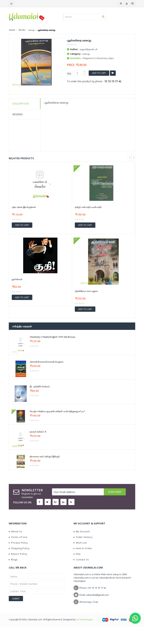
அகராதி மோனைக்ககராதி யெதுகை (47, 361)
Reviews (17, 114)
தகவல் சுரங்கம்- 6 (38, 431)
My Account (83, 531)
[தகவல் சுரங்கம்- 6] (21, 438)
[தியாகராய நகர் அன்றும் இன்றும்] (21, 461)
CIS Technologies (84, 619)
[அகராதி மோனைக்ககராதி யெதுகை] (21, 368)
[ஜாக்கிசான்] (40, 255)
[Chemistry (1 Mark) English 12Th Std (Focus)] (21, 343)
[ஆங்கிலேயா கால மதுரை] (103, 261)
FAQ (78, 553)
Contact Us (82, 559)
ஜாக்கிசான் (17, 279)
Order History (84, 537)
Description (20, 103)
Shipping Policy (20, 548)
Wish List (81, 542)
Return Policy (19, 553)
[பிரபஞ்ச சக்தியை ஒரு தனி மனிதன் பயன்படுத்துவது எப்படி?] (21, 416)
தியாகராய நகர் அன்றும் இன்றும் (45, 456)
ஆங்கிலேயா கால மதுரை (86, 291)
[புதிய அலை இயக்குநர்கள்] (40, 183)
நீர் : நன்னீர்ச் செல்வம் (40, 386)
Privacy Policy (19, 542)
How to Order (84, 548)
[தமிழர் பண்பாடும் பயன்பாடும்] (103, 183)
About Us (16, 531)
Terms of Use (19, 537)
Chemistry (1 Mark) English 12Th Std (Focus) (52, 336)
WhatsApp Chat (88, 601)
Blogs (14, 559)
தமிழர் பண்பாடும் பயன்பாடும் (88, 207)
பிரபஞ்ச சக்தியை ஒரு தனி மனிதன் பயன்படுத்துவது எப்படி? (57, 411)
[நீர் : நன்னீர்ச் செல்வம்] (21, 393)
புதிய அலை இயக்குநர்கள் (24, 207)
